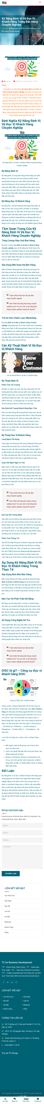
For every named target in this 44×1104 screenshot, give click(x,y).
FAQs (7, 932)
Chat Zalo (26, 1101)
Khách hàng (9, 927)
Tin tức (35, 81)
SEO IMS (23, 1096)
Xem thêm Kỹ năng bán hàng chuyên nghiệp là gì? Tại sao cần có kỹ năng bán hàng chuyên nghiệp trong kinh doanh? (22, 306)
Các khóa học (10, 896)
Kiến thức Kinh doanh (24, 81)
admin (8, 81)
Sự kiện (7, 917)
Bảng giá (8, 922)
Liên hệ (7, 911)
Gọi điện (5, 1101)
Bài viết (7, 906)
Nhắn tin (15, 1101)
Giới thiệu (8, 901)
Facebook (37, 1101)
